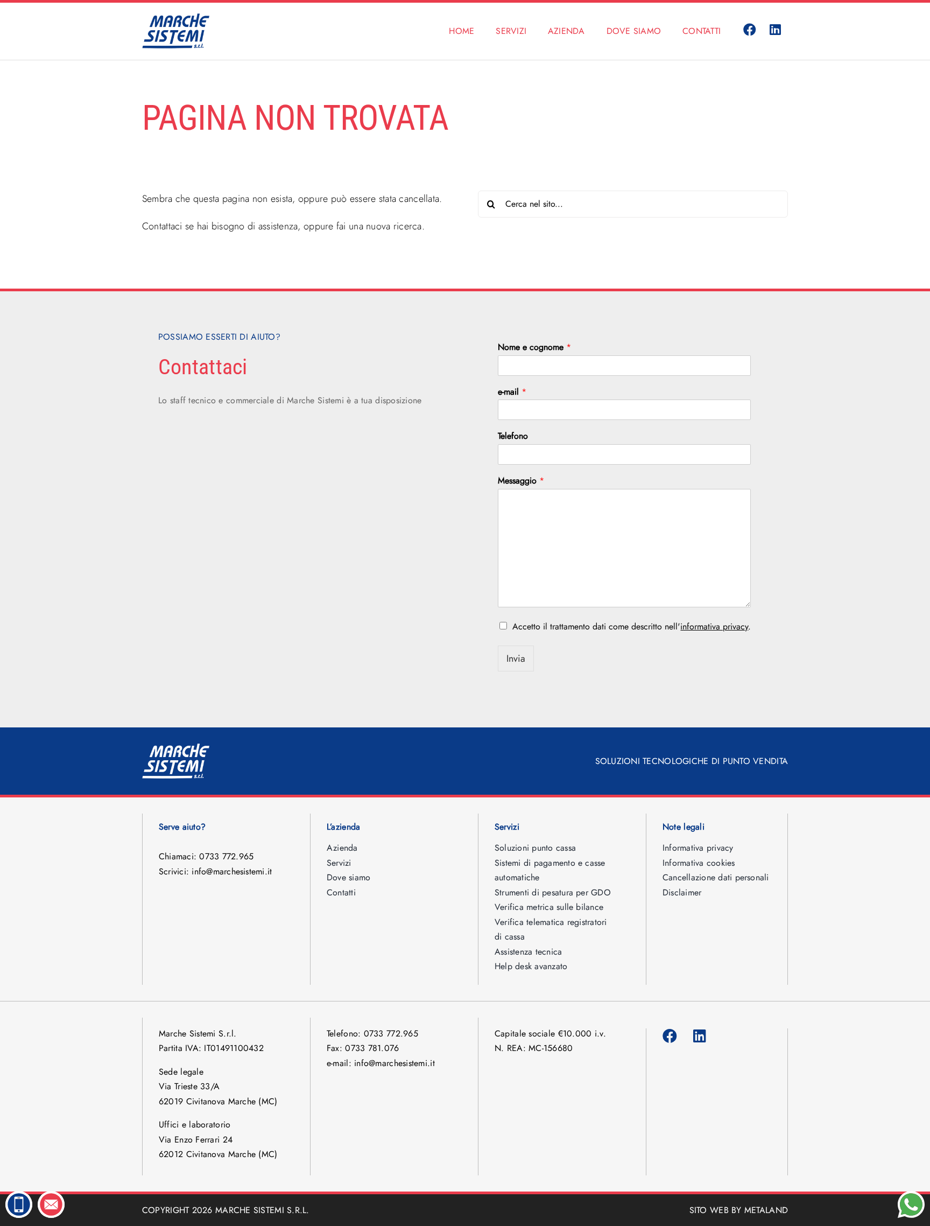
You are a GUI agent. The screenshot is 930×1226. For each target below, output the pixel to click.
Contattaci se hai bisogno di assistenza (220, 226)
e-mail (512, 392)
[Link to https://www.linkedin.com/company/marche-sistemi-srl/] (775, 30)
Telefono (513, 436)
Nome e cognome (534, 347)
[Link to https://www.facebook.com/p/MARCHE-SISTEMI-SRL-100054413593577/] (750, 30)
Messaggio (521, 481)
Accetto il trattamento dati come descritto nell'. (631, 626)
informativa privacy (714, 626)
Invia (515, 658)
